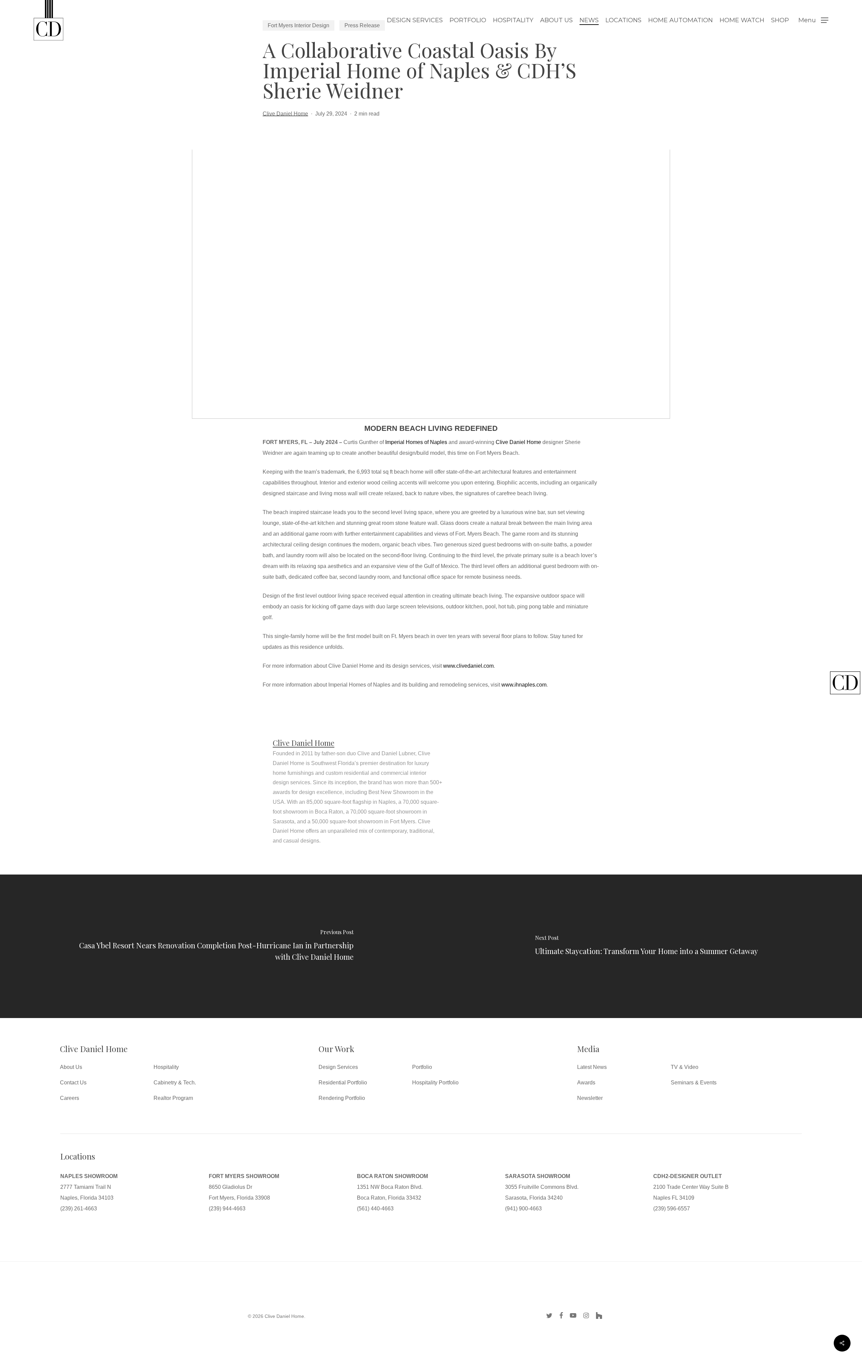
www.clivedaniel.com (468, 666)
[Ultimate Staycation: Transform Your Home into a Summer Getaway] (646, 946)
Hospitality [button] (166, 1067)
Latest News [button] (592, 1067)
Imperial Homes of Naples (416, 442)
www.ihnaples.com (523, 685)
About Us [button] (71, 1067)
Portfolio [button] (422, 1067)
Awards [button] (586, 1082)
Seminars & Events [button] (694, 1082)
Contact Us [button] (73, 1082)
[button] (813, 20)
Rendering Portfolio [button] (342, 1098)
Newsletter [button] (590, 1098)
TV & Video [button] (684, 1067)
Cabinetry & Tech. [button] (175, 1082)
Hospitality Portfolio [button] (435, 1082)
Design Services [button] (338, 1067)
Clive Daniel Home (285, 114)
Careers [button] (69, 1098)
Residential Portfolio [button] (343, 1082)
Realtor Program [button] (173, 1098)
